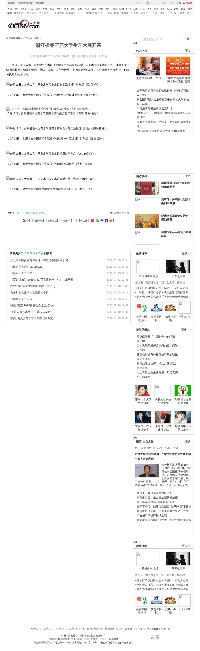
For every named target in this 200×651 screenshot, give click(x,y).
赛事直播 (71, 13)
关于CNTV (61, 628)
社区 (149, 8)
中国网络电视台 (25, 3)
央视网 (11, 3)
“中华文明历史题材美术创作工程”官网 (178, 80)
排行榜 (181, 282)
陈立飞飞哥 (143, 358)
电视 (9, 13)
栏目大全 (32, 13)
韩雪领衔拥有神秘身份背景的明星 (157, 354)
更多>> (186, 253)
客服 (178, 3)
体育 (31, 8)
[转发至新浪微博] (110, 220)
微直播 (149, 282)
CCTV (173, 13)
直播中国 (59, 13)
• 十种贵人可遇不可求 (148, 292)
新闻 (16, 8)
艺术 (87, 8)
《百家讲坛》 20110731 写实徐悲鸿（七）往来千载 (41, 279)
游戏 (190, 8)
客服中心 (165, 628)
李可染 (151, 447)
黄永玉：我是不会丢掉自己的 (154, 493)
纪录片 (134, 13)
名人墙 (170, 282)
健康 (121, 8)
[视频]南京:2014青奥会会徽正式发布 (32, 305)
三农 (135, 8)
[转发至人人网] (101, 220)
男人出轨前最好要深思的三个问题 (157, 345)
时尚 (128, 8)
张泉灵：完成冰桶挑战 (163, 428)
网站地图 (40, 3)
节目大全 (43, 13)
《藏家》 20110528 (22, 298)
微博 (156, 8)
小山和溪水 (143, 376)
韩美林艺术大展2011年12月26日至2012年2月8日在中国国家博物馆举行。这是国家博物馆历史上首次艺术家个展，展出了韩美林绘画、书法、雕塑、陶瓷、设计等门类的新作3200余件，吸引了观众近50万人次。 (163, 475)
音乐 (59, 8)
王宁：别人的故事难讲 (143, 401)
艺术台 (28, 38)
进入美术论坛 (80, 56)
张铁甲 (169, 447)
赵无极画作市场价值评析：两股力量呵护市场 (164, 519)
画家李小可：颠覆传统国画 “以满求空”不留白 (164, 506)
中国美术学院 (30, 212)
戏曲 (52, 8)
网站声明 (98, 628)
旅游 (114, 8)
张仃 (177, 447)
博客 (162, 8)
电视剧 (125, 13)
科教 (66, 8)
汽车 (108, 8)
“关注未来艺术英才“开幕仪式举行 (30, 311)
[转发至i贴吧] (106, 220)
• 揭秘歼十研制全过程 (175, 288)
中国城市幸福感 (148, 276)
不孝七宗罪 (178, 276)
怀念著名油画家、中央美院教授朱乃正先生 (163, 510)
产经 (101, 8)
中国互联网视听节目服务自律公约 (115, 642)
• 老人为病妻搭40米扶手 (149, 296)
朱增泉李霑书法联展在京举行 (154, 108)
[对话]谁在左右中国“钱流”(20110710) (32, 286)
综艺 (38, 8)
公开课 (153, 13)
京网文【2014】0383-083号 (104, 639)
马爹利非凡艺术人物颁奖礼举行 (29, 292)
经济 (23, 8)
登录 (163, 3)
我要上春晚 (170, 318)
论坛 (169, 8)
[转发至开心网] (92, 220)
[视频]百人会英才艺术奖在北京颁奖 (31, 318)
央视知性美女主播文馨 (163, 401)
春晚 (45, 8)
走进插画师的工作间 (148, 78)
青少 (73, 8)
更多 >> (186, 329)
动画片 (144, 13)
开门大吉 (184, 316)
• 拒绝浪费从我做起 (177, 296)
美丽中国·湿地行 (142, 318)
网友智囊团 (153, 628)
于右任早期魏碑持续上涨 (152, 515)
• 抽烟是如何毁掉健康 (175, 292)
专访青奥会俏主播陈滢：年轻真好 (157, 372)
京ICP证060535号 (80, 639)
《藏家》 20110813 (22, 273)
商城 (142, 8)
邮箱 (183, 8)
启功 (137, 447)
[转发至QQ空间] (97, 220)
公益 (94, 8)
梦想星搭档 (156, 318)
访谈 (176, 8)
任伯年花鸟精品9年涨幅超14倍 (155, 501)
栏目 (189, 13)
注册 (172, 3)
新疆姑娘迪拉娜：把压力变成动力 (157, 363)
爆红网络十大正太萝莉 (183, 428)
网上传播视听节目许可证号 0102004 (52, 642)
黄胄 (143, 447)
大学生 (42, 212)
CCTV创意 (139, 628)
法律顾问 (109, 628)
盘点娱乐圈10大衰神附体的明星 (156, 336)
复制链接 (52, 220)
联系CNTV (74, 628)
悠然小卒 (142, 367)
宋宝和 (141, 349)
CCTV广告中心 (124, 628)
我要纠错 (38, 220)
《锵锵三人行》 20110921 (26, 266)
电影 (116, 13)
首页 (9, 8)
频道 (182, 13)
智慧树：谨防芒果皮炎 (183, 401)
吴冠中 (160, 447)
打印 (26, 220)
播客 (162, 13)
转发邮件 (66, 220)
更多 (188, 50)
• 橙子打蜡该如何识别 (148, 288)
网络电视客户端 (94, 13)
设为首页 (187, 3)
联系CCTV (48, 628)
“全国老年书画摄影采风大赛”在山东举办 (161, 130)
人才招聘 (87, 628)
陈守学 (141, 340)
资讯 (37, 38)
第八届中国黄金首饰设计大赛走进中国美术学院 (39, 260)
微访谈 (139, 282)
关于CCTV (35, 628)
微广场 (160, 282)
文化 (80, 8)
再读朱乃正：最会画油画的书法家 (157, 497)
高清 (109, 13)
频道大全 (18, 13)
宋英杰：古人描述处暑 (143, 428)
